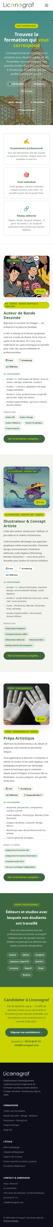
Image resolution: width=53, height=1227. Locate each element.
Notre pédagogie (12, 1147)
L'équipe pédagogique (14, 1151)
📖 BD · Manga (15, 102)
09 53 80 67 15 (33, 1041)
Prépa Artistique (11, 1125)
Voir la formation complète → (24, 438)
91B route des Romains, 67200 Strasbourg (24, 1192)
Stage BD (8, 1129)
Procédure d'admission (14, 1166)
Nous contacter (11, 1183)
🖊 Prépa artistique (26, 110)
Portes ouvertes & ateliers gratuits (20, 1161)
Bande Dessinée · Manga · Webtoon (21, 1115)
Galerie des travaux (13, 1156)
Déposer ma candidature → (27, 1032)
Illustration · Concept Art (15, 1120)
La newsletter (10, 1188)
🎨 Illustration (37, 102)
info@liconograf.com (26, 1045)
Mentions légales (11, 1220)
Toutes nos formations (14, 1111)
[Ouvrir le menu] (46, 5)
